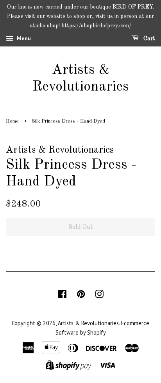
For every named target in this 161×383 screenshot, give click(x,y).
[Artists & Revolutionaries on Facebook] (62, 295)
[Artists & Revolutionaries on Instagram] (99, 295)
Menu (23, 38)
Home (12, 121)
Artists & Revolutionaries (80, 78)
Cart (148, 38)
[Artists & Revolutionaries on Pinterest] (81, 295)
